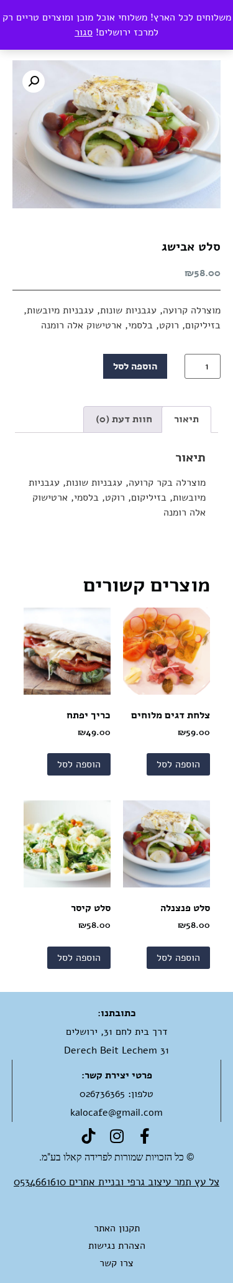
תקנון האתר (117, 1228)
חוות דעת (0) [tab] (124, 419)
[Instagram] (116, 1136)
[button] (33, 81)
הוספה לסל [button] (178, 764)
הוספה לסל (135, 366)
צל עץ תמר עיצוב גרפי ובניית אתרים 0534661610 (116, 1182)
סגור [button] (84, 32)
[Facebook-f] (144, 1136)
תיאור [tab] (186, 419)
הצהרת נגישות (116, 1246)
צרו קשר (116, 1263)
